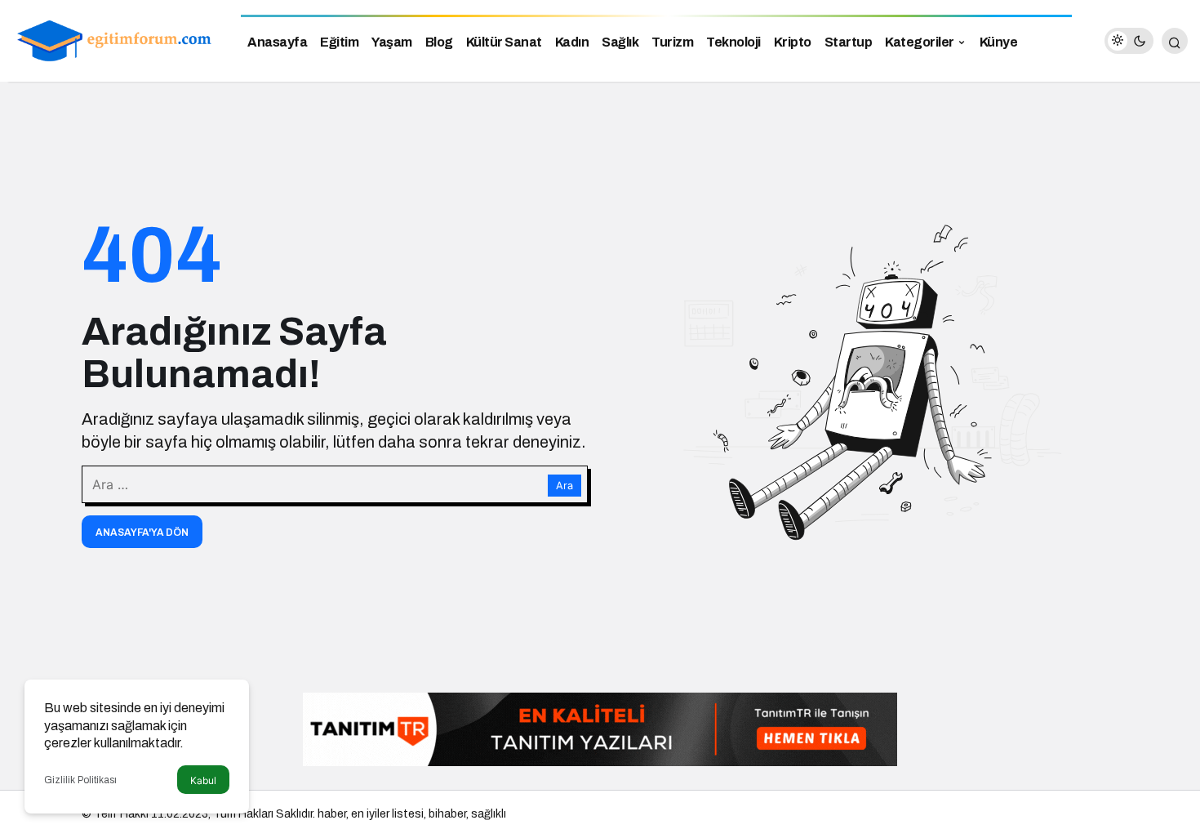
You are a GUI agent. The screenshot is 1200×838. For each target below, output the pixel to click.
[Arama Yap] (1175, 41)
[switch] (1128, 41)
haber (332, 814)
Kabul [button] (203, 780)
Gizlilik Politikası (80, 780)
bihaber (447, 814)
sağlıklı (488, 814)
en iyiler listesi (387, 814)
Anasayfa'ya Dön (142, 532)
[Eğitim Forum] (114, 40)
